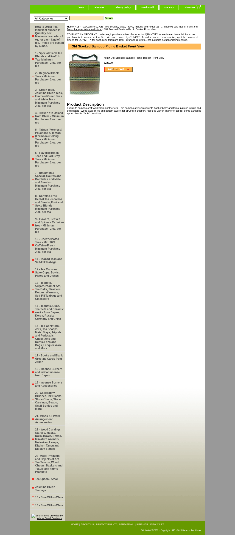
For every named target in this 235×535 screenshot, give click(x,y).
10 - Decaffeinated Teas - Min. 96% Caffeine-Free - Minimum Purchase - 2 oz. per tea (48, 245)
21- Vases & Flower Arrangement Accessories (47, 419)
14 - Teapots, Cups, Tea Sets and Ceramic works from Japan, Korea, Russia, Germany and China (49, 312)
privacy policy (123, 7)
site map (169, 7)
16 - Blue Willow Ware (49, 497)
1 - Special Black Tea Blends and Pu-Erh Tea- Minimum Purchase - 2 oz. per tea (48, 60)
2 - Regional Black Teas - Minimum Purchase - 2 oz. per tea (48, 78)
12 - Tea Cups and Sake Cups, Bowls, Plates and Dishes (47, 272)
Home (70, 26)
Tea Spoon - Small (46, 479)
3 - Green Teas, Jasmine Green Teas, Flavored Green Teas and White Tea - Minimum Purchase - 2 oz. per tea (49, 98)
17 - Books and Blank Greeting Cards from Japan (49, 359)
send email (147, 7)
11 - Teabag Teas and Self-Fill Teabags (48, 260)
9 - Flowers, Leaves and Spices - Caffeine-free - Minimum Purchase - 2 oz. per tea (49, 226)
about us (99, 7)
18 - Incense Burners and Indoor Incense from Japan (48, 372)
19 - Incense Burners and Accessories (48, 384)
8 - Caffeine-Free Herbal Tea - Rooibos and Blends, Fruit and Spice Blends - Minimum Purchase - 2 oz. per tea (49, 204)
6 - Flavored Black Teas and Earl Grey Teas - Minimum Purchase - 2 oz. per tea (48, 159)
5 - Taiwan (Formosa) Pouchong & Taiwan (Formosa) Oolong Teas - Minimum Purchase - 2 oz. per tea (48, 137)
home (81, 7)
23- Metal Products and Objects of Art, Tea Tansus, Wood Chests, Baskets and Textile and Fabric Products (48, 464)
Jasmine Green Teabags (45, 488)
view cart (190, 7)
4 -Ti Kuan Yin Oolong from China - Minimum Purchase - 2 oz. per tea (49, 117)
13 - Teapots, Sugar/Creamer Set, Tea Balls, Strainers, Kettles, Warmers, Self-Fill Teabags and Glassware (48, 291)
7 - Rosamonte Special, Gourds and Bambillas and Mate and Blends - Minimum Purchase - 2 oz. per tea (48, 180)
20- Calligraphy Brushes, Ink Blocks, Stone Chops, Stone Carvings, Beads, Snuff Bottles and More (48, 401)
